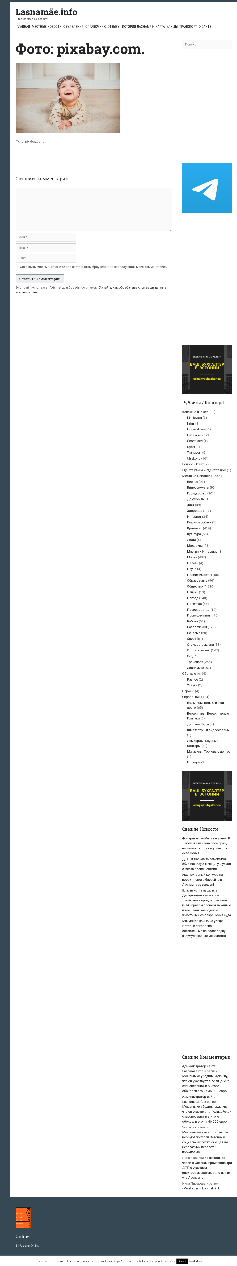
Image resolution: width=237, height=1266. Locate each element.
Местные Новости (47, 26)
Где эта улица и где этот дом (204, 470)
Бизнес (192, 482)
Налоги (192, 563)
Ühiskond (193, 458)
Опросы (188, 691)
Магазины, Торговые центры (209, 751)
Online (27, 1246)
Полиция (193, 762)
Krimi (190, 424)
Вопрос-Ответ (193, 464)
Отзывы (114, 26)
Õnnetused (195, 441)
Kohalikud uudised (195, 412)
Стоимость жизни (200, 645)
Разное (192, 679)
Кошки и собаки (199, 522)
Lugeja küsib (196, 435)
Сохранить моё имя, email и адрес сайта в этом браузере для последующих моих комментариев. (93, 267)
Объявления (73, 26)
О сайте (205, 26)
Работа (192, 621)
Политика (194, 604)
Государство (196, 493)
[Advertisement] (94, 157)
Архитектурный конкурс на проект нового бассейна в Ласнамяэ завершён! (202, 879)
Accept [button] (182, 1261)
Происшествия (198, 615)
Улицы (172, 26)
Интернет (194, 517)
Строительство (198, 650)
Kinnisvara (194, 418)
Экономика (195, 668)
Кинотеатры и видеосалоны (208, 730)
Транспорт (188, 26)
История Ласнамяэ (138, 26)
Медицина (195, 546)
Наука (191, 569)
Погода (192, 598)
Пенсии (192, 592)
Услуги (192, 685)
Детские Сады (198, 724)
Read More (195, 1261)
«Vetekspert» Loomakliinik (201, 1188)
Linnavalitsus (196, 429)
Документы (196, 499)
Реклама (193, 633)
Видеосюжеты (198, 487)
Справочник (95, 26)
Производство (198, 610)
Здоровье (194, 511)
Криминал (194, 528)
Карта (160, 26)
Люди (191, 540)
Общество (195, 586)
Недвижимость (198, 575)
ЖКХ (190, 505)
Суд (190, 656)
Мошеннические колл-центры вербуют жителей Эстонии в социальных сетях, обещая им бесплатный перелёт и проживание (205, 1142)
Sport (191, 447)
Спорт (191, 639)
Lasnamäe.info (46, 12)
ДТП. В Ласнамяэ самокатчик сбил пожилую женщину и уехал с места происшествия (206, 864)
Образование (197, 580)
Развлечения (197, 627)
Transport (194, 453)
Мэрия (192, 557)
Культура (194, 534)
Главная (23, 26)
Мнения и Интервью (202, 551)
